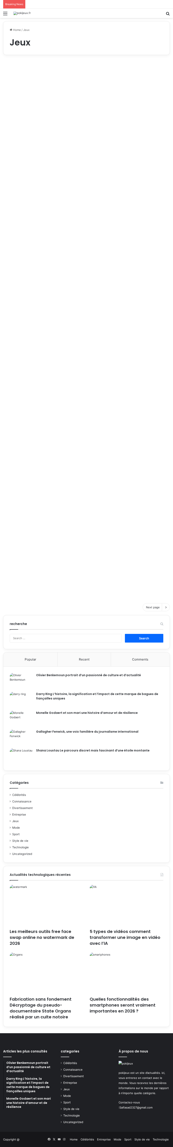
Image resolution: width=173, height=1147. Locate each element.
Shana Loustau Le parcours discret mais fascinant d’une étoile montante (93, 750)
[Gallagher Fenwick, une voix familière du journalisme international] (21, 737)
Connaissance (21, 801)
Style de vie (20, 840)
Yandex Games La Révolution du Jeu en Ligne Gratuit (141, 416)
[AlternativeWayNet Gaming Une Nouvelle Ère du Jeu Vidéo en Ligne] (89, 545)
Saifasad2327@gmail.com (136, 1107)
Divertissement (22, 808)
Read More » (19, 148)
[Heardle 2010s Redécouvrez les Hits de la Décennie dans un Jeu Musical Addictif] (89, 341)
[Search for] (168, 15)
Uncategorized (22, 854)
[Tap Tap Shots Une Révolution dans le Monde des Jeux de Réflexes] (83, 443)
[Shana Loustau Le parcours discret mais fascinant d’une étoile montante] (21, 756)
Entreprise (19, 814)
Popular (30, 659)
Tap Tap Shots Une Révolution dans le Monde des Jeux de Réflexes (82, 416)
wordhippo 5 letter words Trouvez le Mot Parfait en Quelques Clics (29, 416)
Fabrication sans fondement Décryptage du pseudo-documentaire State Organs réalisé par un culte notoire (41, 1008)
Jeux (15, 821)
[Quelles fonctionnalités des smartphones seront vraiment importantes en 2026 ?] (126, 973)
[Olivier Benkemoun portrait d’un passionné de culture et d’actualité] (21, 681)
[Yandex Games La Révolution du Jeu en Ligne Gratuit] (143, 443)
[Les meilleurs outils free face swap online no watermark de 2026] (46, 905)
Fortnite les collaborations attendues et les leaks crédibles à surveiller (89, 90)
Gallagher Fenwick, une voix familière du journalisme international (87, 731)
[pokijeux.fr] (22, 13)
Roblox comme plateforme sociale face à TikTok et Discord (29, 86)
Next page (153, 607)
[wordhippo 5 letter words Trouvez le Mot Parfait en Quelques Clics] (29, 443)
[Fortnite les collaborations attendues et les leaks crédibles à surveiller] (89, 120)
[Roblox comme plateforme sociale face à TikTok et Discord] (29, 112)
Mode (16, 827)
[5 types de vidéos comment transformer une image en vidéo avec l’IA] (126, 905)
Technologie (20, 847)
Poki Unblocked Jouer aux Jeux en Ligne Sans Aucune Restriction (29, 523)
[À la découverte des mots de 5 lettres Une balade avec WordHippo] (89, 235)
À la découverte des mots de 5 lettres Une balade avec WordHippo (88, 205)
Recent (84, 659)
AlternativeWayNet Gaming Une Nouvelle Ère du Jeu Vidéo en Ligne (89, 519)
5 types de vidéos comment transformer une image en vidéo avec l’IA (125, 937)
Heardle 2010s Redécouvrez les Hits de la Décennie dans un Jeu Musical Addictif (89, 310)
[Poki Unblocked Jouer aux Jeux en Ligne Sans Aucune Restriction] (29, 553)
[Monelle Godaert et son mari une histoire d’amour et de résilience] (21, 719)
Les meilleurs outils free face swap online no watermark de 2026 (42, 937)
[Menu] (5, 15)
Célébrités (19, 795)
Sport (16, 834)
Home (16, 30)
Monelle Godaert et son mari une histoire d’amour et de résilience (87, 713)
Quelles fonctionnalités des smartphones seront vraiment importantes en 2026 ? (122, 1005)
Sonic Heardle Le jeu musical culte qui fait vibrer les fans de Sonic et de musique (28, 205)
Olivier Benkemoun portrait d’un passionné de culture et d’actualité (88, 675)
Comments (140, 659)
